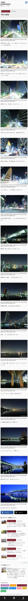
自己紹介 (23, 599)
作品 (14, 599)
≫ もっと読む (24, 562)
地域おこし (12, 588)
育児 (18, 588)
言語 (24, 588)
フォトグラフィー (21, 585)
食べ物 (2, 590)
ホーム (5, 599)
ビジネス (12, 585)
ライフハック (3, 588)
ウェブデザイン (4, 585)
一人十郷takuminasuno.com (5, 3)
